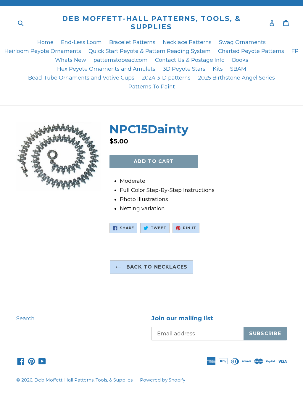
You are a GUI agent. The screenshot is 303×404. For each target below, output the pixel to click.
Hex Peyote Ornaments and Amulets (106, 69)
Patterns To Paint (151, 86)
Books (240, 60)
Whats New (70, 60)
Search (25, 318)
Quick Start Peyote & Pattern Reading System (149, 51)
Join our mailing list (182, 318)
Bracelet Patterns (132, 42)
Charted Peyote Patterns (251, 51)
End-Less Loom (81, 42)
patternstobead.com (121, 60)
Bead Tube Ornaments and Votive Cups (81, 78)
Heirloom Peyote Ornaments (42, 51)
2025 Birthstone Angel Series (236, 78)
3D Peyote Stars (184, 69)
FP (295, 51)
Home (45, 42)
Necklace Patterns (187, 42)
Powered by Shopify (162, 380)
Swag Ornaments (242, 42)
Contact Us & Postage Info (190, 60)
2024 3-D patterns (166, 78)
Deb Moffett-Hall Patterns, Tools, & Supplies (151, 23)
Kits (218, 69)
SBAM (238, 69)
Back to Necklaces (155, 267)
